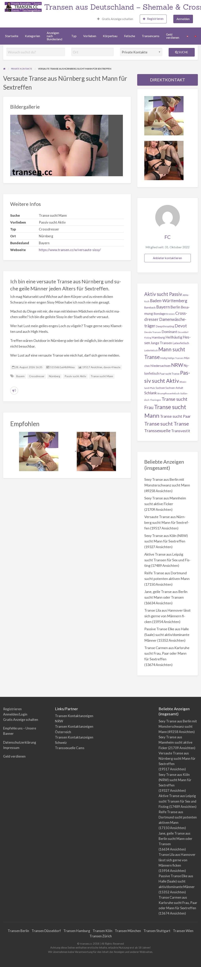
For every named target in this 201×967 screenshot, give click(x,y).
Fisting (147, 337)
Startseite (11, 36)
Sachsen (160, 387)
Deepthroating (165, 326)
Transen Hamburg (76, 931)
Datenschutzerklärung (19, 742)
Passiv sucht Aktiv (75, 376)
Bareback (150, 307)
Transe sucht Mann (102, 376)
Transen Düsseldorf (46, 931)
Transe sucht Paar (175, 416)
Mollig (163, 358)
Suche (183, 52)
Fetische (129, 36)
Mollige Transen (175, 358)
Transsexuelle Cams (69, 748)
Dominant (169, 331)
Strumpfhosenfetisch (168, 393)
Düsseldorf (183, 332)
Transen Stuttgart (156, 931)
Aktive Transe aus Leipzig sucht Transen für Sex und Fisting (167, 560)
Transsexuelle (157, 430)
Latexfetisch (181, 343)
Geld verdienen (172, 36)
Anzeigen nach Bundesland (54, 36)
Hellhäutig (173, 337)
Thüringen (155, 400)
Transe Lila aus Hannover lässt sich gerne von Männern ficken (167, 616)
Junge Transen (161, 343)
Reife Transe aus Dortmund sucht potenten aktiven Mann (178, 817)
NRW (177, 365)
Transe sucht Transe (166, 424)
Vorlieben (89, 36)
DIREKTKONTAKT (167, 79)
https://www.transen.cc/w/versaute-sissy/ (70, 250)
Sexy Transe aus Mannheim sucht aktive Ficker (175, 742)
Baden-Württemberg (168, 300)
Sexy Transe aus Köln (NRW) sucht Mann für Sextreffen (175, 779)
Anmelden (183, 19)
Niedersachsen (160, 365)
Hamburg (158, 337)
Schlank (150, 393)
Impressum (11, 748)
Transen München (128, 931)
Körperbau (110, 36)
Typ (74, 36)
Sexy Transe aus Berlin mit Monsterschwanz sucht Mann (178, 726)
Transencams (150, 36)
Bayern (20, 376)
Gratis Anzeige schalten (117, 19)
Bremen (170, 314)
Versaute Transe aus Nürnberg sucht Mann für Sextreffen (166, 522)
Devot (181, 325)
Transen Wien (183, 931)
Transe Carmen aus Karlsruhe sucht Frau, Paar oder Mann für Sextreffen (166, 653)
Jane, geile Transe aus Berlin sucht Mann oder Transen (175, 838)
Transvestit (180, 430)
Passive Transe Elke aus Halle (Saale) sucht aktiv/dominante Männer (166, 634)
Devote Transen (152, 332)
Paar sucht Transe (169, 373)
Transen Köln (102, 931)
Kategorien (32, 36)
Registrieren (155, 18)
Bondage (159, 313)
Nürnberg (54, 376)
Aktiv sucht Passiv (163, 294)
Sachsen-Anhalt (174, 387)
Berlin (175, 307)
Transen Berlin (18, 931)
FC (167, 237)
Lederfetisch (151, 350)
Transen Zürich (101, 936)
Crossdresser (36, 376)
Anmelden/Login (15, 714)
